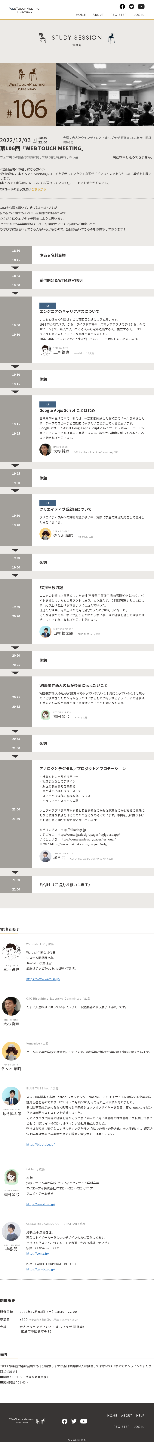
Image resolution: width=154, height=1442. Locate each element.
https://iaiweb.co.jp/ (40, 1204)
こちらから (38, 189)
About (98, 15)
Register (119, 15)
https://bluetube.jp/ (40, 1144)
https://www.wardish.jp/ (43, 979)
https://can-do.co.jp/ (40, 1269)
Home (81, 15)
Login (139, 15)
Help (140, 1415)
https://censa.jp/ (37, 1253)
